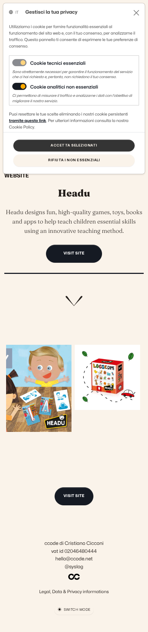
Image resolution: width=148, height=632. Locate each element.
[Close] (136, 12)
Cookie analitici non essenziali (64, 87)
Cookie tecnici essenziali (57, 64)
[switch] (19, 86)
